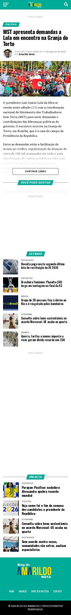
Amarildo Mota (26, 54)
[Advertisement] (35, 222)
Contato (57, 591)
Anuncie (23, 591)
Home (11, 591)
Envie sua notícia (40, 591)
